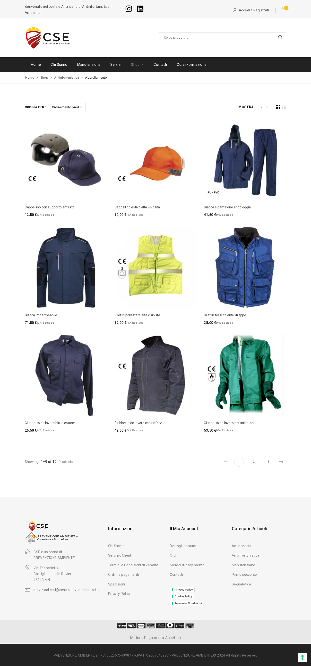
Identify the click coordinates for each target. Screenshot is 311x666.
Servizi (115, 64)
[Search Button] (281, 38)
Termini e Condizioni (188, 603)
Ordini (174, 555)
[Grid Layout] (278, 107)
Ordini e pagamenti (123, 574)
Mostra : (246, 107)
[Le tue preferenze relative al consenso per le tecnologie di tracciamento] (302, 657)
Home (36, 64)
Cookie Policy (183, 596)
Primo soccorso (244, 574)
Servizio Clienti (120, 555)
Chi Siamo (59, 64)
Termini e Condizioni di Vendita (133, 565)
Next (281, 462)
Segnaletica (241, 584)
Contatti (160, 64)
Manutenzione (89, 64)
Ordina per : (35, 107)
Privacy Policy (119, 594)
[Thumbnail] (66, 160)
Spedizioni (116, 584)
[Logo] (48, 37)
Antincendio (241, 546)
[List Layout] (284, 107)
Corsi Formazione (192, 64)
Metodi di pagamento (187, 565)
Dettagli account (183, 546)
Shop (135, 64)
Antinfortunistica (66, 77)
